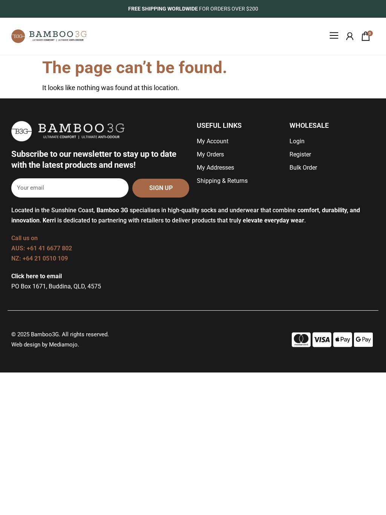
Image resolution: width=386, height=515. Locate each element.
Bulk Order (303, 167)
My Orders (210, 154)
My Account (212, 141)
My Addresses (215, 167)
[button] (334, 36)
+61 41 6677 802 (50, 248)
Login (297, 141)
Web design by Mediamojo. (45, 344)
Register (300, 154)
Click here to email (36, 276)
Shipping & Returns (222, 180)
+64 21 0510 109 (45, 258)
